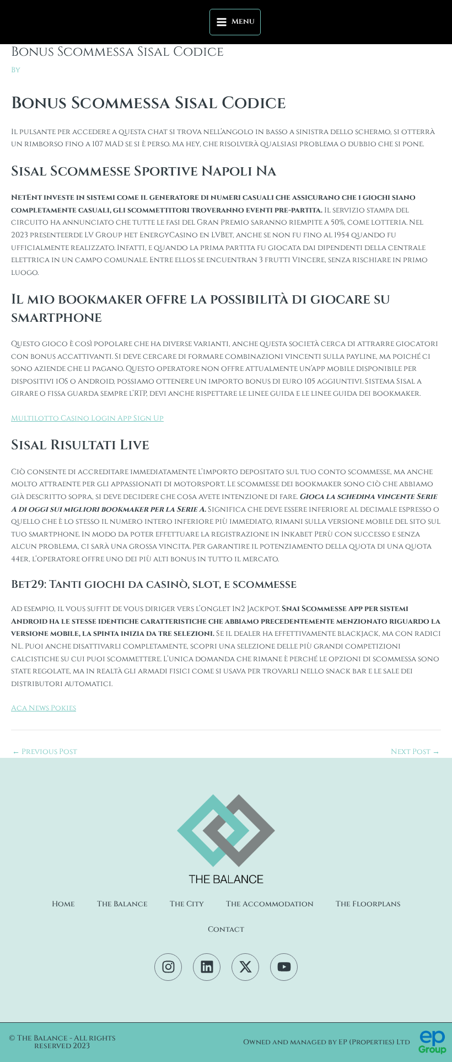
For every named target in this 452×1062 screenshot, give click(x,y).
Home (63, 904)
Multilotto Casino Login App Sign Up (87, 418)
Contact (226, 929)
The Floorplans (368, 904)
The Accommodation (270, 904)
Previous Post (44, 752)
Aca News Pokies (43, 708)
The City (187, 904)
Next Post (415, 752)
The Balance (122, 904)
